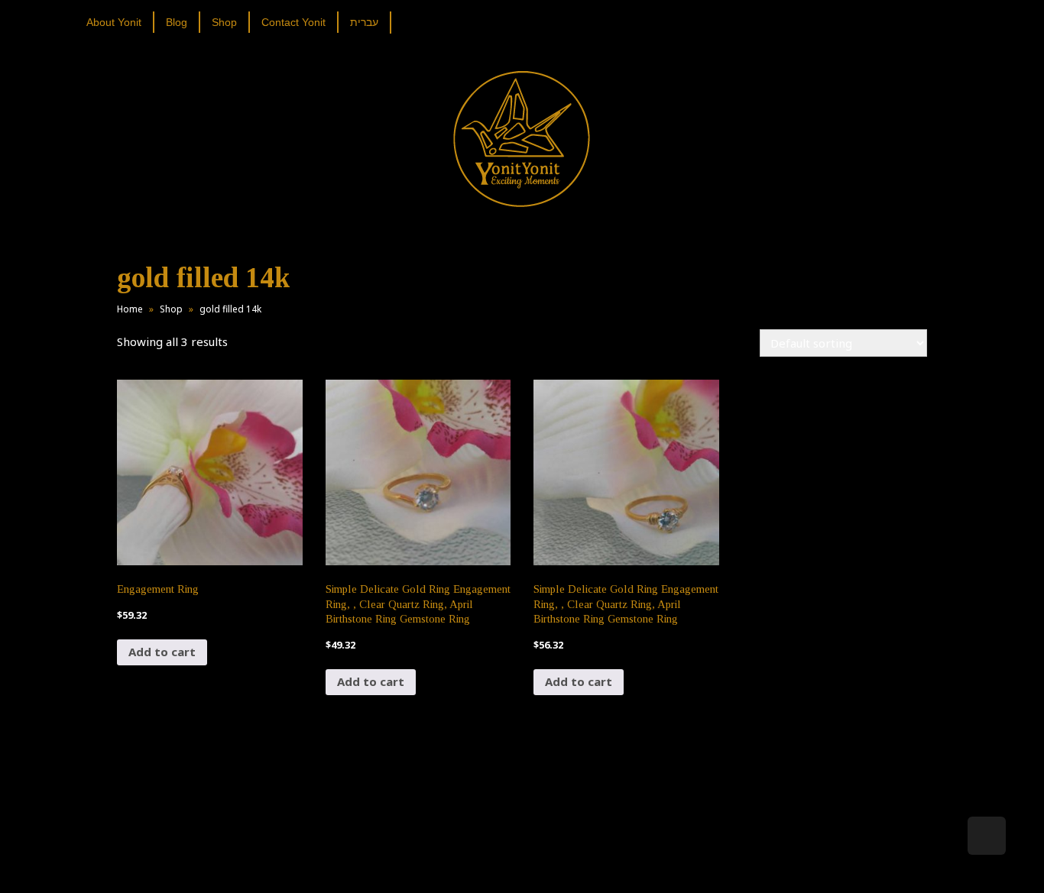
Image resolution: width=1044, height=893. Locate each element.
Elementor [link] (544, 865)
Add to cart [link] (162, 651)
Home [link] (130, 309)
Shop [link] (171, 309)
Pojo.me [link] (496, 856)
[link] (119, 22)
